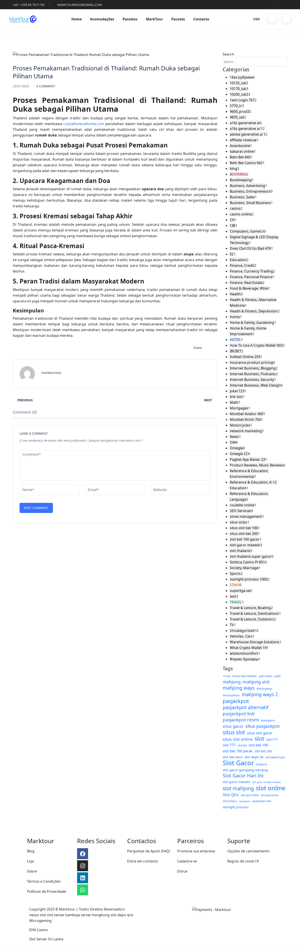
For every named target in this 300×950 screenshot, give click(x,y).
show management (246, 516)
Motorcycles (240, 425)
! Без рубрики (241, 77)
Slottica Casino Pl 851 (247, 562)
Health (235, 294)
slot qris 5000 (250, 795)
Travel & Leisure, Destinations (254, 613)
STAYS (234, 585)
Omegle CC (239, 453)
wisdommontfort (244, 653)
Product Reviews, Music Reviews (256, 465)
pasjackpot (236, 701)
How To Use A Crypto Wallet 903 (256, 345)
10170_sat (238, 88)
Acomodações (102, 19)
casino (235, 208)
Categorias (236, 69)
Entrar (182, 871)
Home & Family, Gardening (252, 322)
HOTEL (235, 339)
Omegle (236, 448)
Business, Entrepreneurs (250, 191)
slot (259, 739)
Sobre (32, 871)
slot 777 (229, 745)
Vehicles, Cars (241, 636)
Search (228, 54)
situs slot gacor (260, 733)
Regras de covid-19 (243, 861)
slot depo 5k (254, 757)
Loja (30, 861)
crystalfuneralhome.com (83, 123)
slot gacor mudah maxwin (266, 782)
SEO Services (240, 510)
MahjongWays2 (231, 695)
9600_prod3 (239, 111)
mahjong (232, 682)
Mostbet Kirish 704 (245, 419)
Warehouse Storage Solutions (254, 642)
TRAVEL (236, 602)
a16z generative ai (245, 122)
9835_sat (237, 117)
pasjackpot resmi (241, 719)
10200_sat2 (239, 94)
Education (238, 259)
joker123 (237, 391)
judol (277, 676)
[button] (272, 19)
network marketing (246, 430)
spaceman (244, 801)
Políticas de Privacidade (46, 891)
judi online (266, 676)
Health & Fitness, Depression (254, 311)
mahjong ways (239, 688)
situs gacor (233, 726)
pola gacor (268, 720)
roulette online (242, 505)
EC (232, 254)
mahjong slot (256, 682)
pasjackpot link (239, 713)
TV (232, 624)
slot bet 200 (263, 751)
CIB (232, 225)
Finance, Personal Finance (251, 276)
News (234, 436)
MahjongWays (264, 688)
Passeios (130, 19)
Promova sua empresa (196, 851)
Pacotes (178, 19)
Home (76, 19)
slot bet (242, 745)
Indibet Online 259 (245, 356)
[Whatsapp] (82, 889)
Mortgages (239, 408)
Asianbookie (240, 145)
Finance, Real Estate (246, 282)
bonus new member (245, 676)
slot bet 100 (258, 745)
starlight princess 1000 (248, 579)
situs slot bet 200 (244, 533)
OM (233, 442)
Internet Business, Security (252, 379)
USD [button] (256, 19)
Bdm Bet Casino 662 (246, 162)
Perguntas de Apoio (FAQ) (148, 851)
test (233, 596)
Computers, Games (246, 231)
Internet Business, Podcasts (253, 373)
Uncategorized (242, 630)
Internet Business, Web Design (255, 385)
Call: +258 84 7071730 (29, 5)
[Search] (282, 61)
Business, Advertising (247, 185)
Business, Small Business (250, 202)
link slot (236, 396)
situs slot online (238, 739)
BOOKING (238, 174)
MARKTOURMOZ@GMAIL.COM (79, 5)
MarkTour (154, 19)
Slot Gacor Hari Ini (243, 775)
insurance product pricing (251, 362)
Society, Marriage (244, 567)
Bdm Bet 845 (240, 157)
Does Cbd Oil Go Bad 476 (250, 248)
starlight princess (236, 807)
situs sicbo (238, 522)
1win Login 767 (242, 100)
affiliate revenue (243, 140)
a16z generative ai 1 (246, 128)
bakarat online (242, 151)
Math (234, 402)
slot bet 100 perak (238, 751)
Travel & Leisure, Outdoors (252, 619)
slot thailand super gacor (250, 556)
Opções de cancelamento (248, 851)
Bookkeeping (241, 179)
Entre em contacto (142, 861)
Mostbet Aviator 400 (246, 413)
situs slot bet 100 (244, 527)
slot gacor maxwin (245, 545)
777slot (227, 676)
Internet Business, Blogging (253, 368)
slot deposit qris (275, 757)
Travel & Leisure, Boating (250, 607)
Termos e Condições (44, 881)
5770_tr (236, 105)
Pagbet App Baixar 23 (247, 459)
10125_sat (238, 83)
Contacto (201, 19)
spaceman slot (261, 801)
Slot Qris (231, 794)
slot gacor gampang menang (245, 770)
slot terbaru (230, 801)
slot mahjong (238, 788)
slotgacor (261, 764)
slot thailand (240, 550)
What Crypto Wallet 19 (248, 647)
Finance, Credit (242, 265)
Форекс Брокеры (244, 659)
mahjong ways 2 (260, 694)
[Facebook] (82, 853)
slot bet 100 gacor (245, 539)
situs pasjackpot (262, 726)
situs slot (234, 732)
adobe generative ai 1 (248, 134)
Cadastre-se (187, 861)
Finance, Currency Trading (251, 271)
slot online (271, 788)
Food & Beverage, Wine (249, 288)
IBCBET (235, 351)
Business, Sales (242, 197)
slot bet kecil (232, 757)
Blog (30, 851)
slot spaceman (269, 795)
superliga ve (240, 590)
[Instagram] (82, 865)
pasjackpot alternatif (245, 707)
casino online (241, 214)
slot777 (272, 739)
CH (232, 219)
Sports (235, 573)
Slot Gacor (238, 763)
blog (233, 168)
